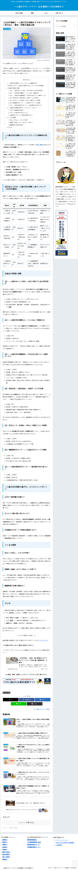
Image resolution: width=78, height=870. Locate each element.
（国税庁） (4, 842)
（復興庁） (4, 845)
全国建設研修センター (34, 847)
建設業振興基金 (32, 840)
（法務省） (4, 847)
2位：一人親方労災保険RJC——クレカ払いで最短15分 (24, 93)
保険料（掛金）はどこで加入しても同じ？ (21, 122)
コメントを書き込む (27, 822)
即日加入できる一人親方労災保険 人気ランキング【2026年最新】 (26, 85)
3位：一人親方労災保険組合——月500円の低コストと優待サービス (28, 95)
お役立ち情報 (7, 692)
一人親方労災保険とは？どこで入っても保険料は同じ (23, 83)
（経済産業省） (6, 854)
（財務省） (4, 849)
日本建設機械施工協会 (34, 842)
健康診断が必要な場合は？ (17, 125)
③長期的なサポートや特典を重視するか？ (21, 115)
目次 (24, 80)
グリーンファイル (61, 840)
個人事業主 (40, 145)
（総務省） (4, 840)
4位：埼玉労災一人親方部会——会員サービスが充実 (24, 98)
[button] (35, 703)
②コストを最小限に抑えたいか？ (19, 112)
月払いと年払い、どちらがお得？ (19, 120)
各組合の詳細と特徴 (13, 88)
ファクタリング (43, 640)
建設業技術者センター (34, 845)
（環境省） (4, 859)
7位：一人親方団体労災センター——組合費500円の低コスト (26, 105)
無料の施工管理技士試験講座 (65, 843)
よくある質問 (12, 117)
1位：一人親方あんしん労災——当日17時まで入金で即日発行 (26, 90)
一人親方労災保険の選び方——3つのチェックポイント (23, 108)
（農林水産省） (6, 852)
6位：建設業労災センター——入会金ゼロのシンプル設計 (25, 103)
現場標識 (59, 845)
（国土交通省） (6, 857)
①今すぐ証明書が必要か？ (17, 110)
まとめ (10, 127)
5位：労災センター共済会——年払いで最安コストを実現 (25, 100)
